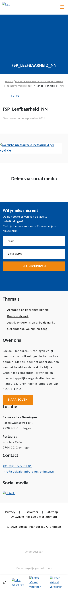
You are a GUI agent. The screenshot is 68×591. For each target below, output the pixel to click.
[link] (4, 583)
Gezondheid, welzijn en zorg (27, 329)
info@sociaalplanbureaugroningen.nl (29, 471)
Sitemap (52, 512)
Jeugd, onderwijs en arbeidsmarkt (31, 322)
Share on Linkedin (39, 190)
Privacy (10, 512)
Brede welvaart (17, 316)
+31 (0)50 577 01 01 (17, 466)
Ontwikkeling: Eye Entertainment (34, 516)
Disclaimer (31, 512)
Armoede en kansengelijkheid (28, 310)
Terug (14, 96)
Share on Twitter (28, 190)
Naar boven (18, 400)
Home (9, 81)
